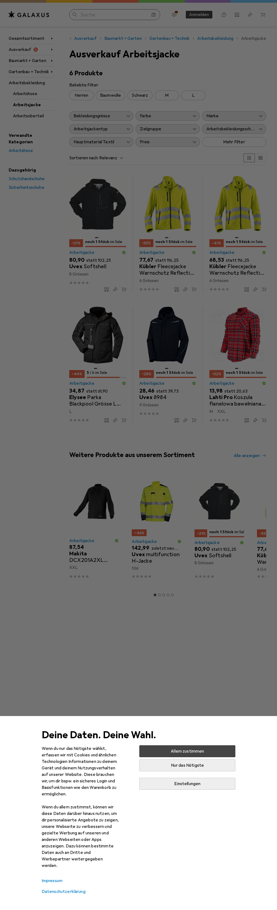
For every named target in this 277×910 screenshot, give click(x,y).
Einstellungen (187, 783)
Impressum (52, 880)
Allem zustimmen (187, 751)
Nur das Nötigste (187, 765)
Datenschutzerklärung (63, 891)
